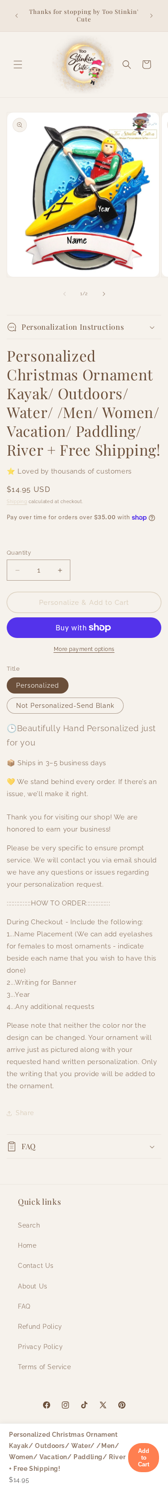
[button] (18, 64)
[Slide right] (104, 294)
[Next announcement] (151, 16)
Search (29, 1225)
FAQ (24, 1306)
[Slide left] (64, 294)
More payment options (84, 649)
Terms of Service (44, 1366)
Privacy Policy (40, 1346)
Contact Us (36, 1265)
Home (27, 1245)
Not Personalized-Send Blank (65, 705)
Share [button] (25, 1112)
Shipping (17, 501)
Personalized (37, 685)
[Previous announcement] (16, 16)
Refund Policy (40, 1326)
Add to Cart (143, 1458)
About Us (32, 1286)
